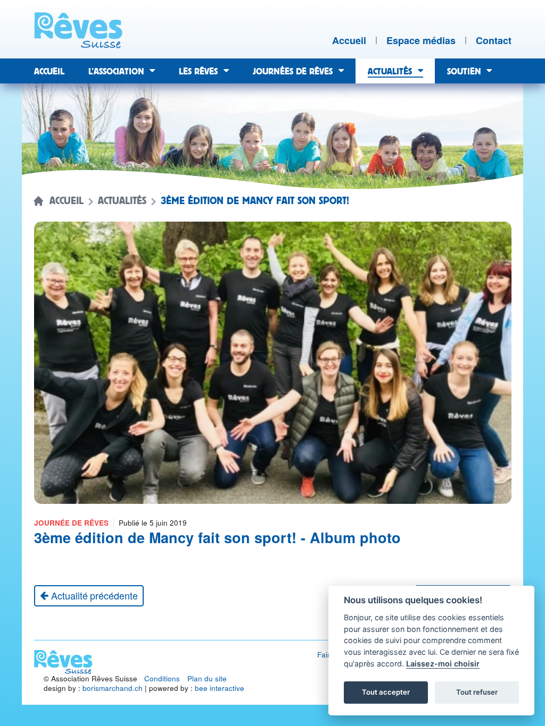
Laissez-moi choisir (443, 663)
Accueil (66, 201)
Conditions (162, 678)
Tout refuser (477, 692)
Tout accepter (386, 692)
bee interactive (219, 688)
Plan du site (207, 678)
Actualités (122, 201)
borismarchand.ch (112, 688)
